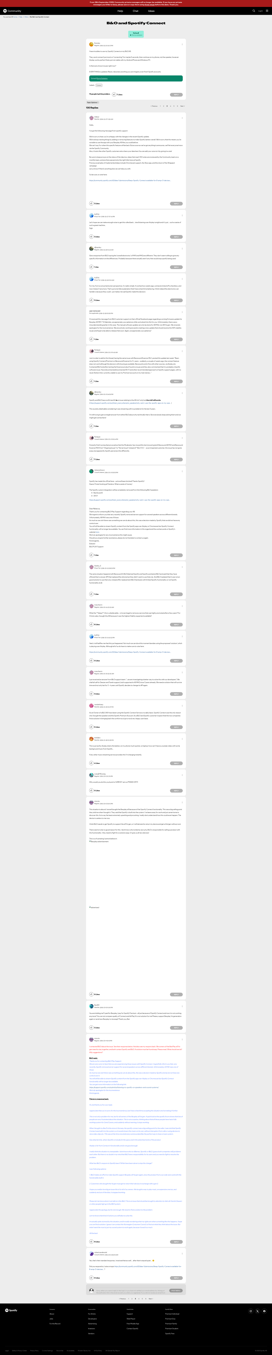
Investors (91, 1328)
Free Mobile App (133, 1323)
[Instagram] (250, 1311)
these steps (150, 4)
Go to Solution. (102, 78)
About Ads (59, 1351)
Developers (92, 1319)
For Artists (92, 1314)
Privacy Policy (34, 1351)
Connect (98, 85)
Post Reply (175, 1291)
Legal (7, 1351)
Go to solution (137, 35)
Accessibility (71, 1351)
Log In (260, 11)
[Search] (254, 10)
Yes (155, 1240)
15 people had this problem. (99, 94)
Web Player (131, 1319)
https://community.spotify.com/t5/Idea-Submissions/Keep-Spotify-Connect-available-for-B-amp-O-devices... (130, 180)
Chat (135, 11)
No (145, 1240)
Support (130, 1314)
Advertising (92, 1323)
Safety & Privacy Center (19, 1351)
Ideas (151, 11)
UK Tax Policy (98, 1351)
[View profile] (91, 44)
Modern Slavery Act (84, 1351)
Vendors (91, 1333)
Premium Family (171, 1323)
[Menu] (267, 10)
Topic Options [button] (92, 102)
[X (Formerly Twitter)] (257, 1311)
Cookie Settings (47, 1351)
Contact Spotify (132, 1328)
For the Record (55, 1323)
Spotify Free (169, 1333)
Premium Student (171, 1328)
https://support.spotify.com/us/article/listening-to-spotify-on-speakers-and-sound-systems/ (124, 1087)
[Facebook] (264, 1311)
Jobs (51, 1319)
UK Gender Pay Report (112, 1351)
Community (14, 11)
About (52, 1314)
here (97, 532)
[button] (182, 44)
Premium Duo (170, 1319)
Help (120, 11)
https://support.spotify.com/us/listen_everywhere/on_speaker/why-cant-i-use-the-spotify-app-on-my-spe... (130, 403)
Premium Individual (172, 1314)
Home (15, 17)
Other (26, 17)
